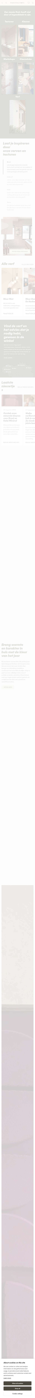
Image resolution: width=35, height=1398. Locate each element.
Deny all (17, 1388)
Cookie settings (17, 1393)
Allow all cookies (17, 1383)
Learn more (7, 1378)
